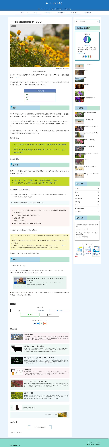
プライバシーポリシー (94, 442)
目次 (37, 91)
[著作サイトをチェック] (34, 323)
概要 (27, 94)
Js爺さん (87, 45)
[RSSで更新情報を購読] (44, 323)
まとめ (28, 97)
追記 (27, 99)
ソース (17, 77)
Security (13, 303)
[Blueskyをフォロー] (38, 323)
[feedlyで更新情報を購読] (41, 323)
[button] (49, 314)
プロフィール (82, 53)
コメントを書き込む (40, 427)
